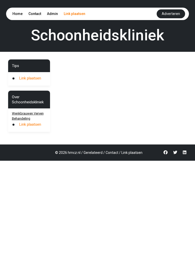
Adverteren (171, 14)
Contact (34, 14)
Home (17, 14)
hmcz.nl (74, 153)
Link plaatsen (74, 14)
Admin (52, 14)
